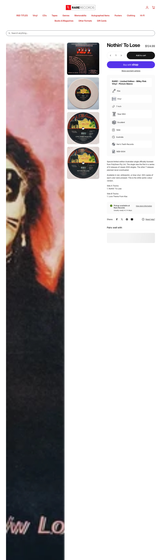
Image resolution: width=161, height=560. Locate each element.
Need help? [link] (150, 219)
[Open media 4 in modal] (83, 128)
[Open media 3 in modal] (83, 93)
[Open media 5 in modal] (83, 163)
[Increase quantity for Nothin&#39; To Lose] (122, 55)
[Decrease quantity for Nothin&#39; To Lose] (110, 55)
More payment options (131, 71)
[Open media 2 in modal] (83, 59)
